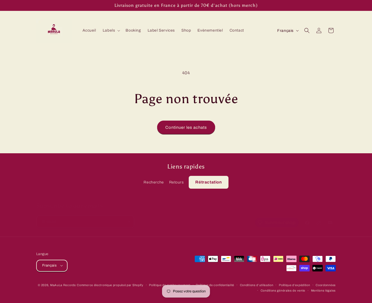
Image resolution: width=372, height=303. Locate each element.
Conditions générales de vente (283, 290)
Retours (176, 182)
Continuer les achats (186, 127)
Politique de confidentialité (215, 284)
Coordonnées (326, 284)
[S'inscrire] (128, 221)
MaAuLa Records (63, 284)
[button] (111, 30)
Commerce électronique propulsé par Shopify (110, 284)
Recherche (154, 182)
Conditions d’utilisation (256, 284)
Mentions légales (323, 290)
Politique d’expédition (294, 284)
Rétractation (208, 182)
